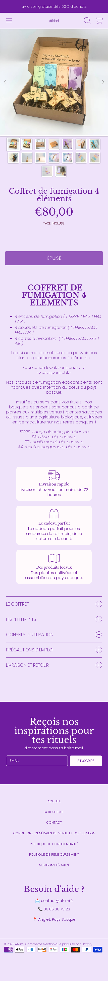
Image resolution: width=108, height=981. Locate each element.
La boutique (54, 812)
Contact (54, 822)
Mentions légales (54, 865)
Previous (5, 82)
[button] (8, 20)
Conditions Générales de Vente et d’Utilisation (54, 833)
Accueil (54, 801)
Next (102, 82)
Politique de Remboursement (54, 854)
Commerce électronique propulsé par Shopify (58, 944)
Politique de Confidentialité (54, 844)
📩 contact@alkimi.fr (54, 900)
